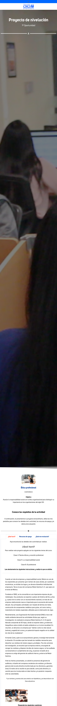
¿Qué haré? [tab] (11, 536)
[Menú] (29, 1)
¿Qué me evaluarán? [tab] (42, 536)
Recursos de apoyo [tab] (25, 536)
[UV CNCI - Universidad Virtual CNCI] (28, 6)
